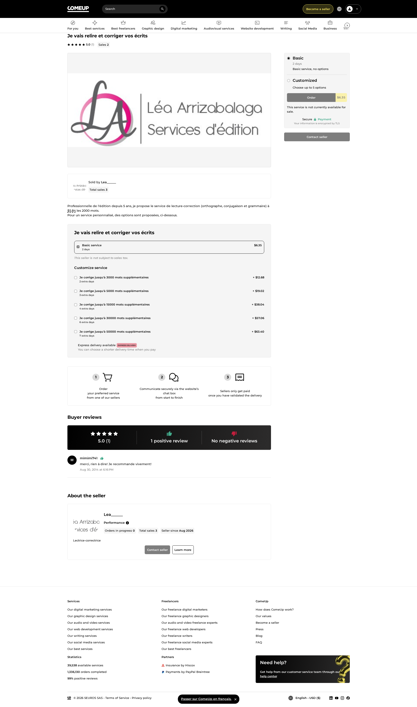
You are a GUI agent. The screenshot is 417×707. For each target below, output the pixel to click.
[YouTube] (336, 698)
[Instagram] (342, 698)
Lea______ (108, 182)
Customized (305, 80)
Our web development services (90, 629)
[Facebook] (348, 698)
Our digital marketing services (89, 609)
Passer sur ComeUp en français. (206, 699)
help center (268, 676)
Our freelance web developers (184, 629)
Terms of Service (117, 697)
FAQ (259, 642)
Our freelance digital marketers (185, 609)
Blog (259, 635)
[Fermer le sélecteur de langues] (235, 699)
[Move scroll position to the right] (347, 25)
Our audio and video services (88, 622)
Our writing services (82, 635)
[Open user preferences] (357, 9)
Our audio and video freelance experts (190, 622)
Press (260, 629)
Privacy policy (141, 697)
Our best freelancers (176, 648)
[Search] (162, 9)
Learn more (182, 550)
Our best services (80, 648)
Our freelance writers (177, 635)
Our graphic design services (87, 616)
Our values (263, 616)
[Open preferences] (339, 9)
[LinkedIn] (331, 698)
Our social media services (86, 642)
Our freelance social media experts (187, 642)
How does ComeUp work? (275, 609)
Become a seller (318, 9)
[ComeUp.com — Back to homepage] (78, 9)
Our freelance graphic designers (185, 616)
